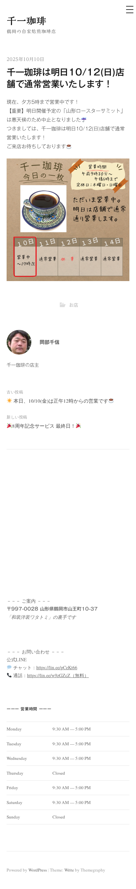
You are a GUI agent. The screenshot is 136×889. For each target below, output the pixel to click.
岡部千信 (49, 342)
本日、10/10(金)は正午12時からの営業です (60, 400)
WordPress (37, 870)
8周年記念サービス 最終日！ (44, 425)
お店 (73, 305)
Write (69, 870)
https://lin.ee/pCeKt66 (56, 667)
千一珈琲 (26, 21)
